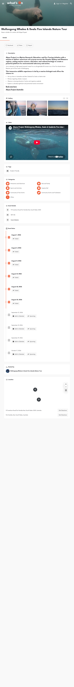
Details (5, 37)
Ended (16, 238)
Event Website (15, 220)
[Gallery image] (16, 108)
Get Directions (63, 410)
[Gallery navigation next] (67, 98)
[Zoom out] (66, 386)
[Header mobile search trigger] (71, 3)
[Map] (37, 394)
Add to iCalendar (19, 316)
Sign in (58, 3)
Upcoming (32, 316)
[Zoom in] (66, 384)
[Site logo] (15, 3)
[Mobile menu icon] (3, 3)
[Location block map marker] (39, 399)
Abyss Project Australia (14, 90)
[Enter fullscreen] (66, 390)
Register (65, 3)
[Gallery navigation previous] (64, 98)
